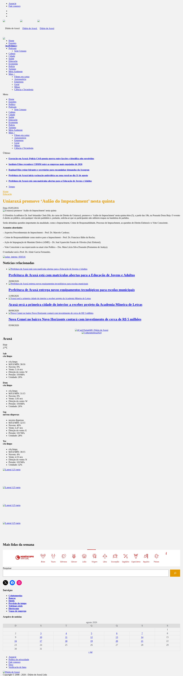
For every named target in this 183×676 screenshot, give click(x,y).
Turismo (12, 69)
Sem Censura (20, 51)
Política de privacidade (19, 659)
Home (5, 191)
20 (117, 641)
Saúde (11, 58)
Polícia (12, 66)
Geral (16, 84)
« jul (90, 652)
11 (66, 637)
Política (12, 46)
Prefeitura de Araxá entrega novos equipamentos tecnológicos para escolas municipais (72, 290)
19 (91, 641)
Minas (17, 87)
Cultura (12, 53)
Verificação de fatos (17, 667)
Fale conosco (14, 6)
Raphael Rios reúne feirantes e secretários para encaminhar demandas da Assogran (49, 170)
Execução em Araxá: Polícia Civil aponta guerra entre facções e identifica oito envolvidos (51, 158)
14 (142, 637)
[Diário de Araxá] (37, 28)
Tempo (12, 186)
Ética (11, 664)
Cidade (12, 56)
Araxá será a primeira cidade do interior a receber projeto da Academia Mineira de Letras (75, 304)
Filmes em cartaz (21, 76)
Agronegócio (20, 79)
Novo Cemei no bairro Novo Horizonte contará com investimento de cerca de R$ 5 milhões (75, 319)
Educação (13, 61)
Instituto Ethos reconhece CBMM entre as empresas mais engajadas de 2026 (45, 164)
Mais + (12, 74)
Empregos (18, 82)
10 (41, 637)
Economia (13, 64)
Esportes (12, 43)
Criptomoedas (15, 595)
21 (142, 641)
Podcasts (12, 48)
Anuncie (12, 3)
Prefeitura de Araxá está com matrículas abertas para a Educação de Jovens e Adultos (50, 181)
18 (66, 641)
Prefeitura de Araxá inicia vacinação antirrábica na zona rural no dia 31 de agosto (48, 175)
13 (117, 637)
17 (41, 641)
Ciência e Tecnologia (23, 89)
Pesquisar (7, 568)
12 (91, 637)
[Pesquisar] (175, 573)
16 (15, 641)
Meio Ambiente (16, 71)
